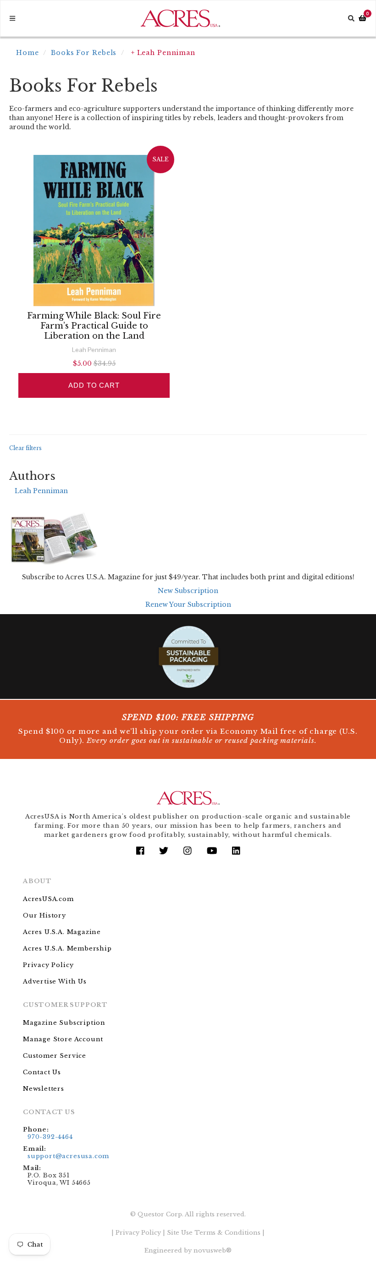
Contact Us (42, 1072)
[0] (362, 18)
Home (27, 53)
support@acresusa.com (68, 1156)
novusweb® (213, 1250)
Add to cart (94, 385)
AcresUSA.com (48, 899)
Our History (44, 915)
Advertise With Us (55, 981)
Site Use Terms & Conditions (213, 1233)
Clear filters (25, 448)
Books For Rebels (83, 53)
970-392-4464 (50, 1137)
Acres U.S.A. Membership (67, 948)
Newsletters (43, 1089)
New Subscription (188, 591)
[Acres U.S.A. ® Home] (180, 18)
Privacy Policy (48, 965)
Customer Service (54, 1056)
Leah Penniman (41, 491)
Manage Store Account (63, 1039)
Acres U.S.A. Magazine (62, 932)
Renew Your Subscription (188, 604)
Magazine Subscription (64, 1023)
